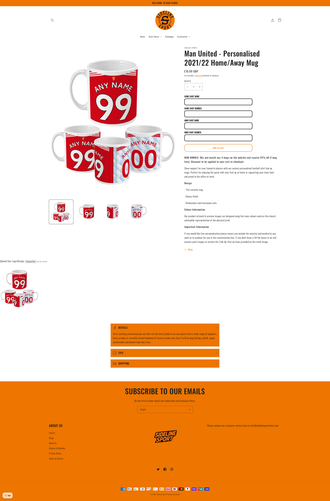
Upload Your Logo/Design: (12, 261)
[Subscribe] (189, 409)
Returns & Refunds (57, 448)
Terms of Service (56, 458)
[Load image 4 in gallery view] (138, 212)
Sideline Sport (161, 494)
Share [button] (190, 249)
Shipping (198, 75)
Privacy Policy (55, 453)
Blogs (51, 438)
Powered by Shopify (173, 494)
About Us (53, 443)
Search (52, 432)
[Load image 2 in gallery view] (87, 212)
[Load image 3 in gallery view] (113, 212)
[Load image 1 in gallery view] (61, 212)
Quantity (187, 80)
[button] (52, 20)
